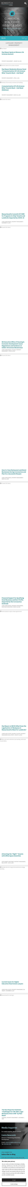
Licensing (4, 1117)
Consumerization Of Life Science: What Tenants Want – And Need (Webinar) (13, 88)
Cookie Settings (14, 1184)
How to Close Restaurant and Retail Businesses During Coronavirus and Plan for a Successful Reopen (14, 472)
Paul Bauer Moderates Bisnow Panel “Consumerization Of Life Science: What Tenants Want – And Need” (14, 71)
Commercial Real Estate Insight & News (12, 22)
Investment (11, 861)
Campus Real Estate (6, 733)
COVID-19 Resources (6, 221)
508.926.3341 (7, 1144)
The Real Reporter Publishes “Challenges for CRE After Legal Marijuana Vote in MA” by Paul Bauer (12, 1112)
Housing (14, 733)
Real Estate (11, 735)
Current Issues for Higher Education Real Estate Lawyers (12, 983)
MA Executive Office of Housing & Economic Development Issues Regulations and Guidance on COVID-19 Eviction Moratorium (13, 345)
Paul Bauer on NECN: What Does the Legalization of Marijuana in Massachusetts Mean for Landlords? (14, 728)
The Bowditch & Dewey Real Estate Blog (12, 29)
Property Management (7, 61)
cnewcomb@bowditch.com (12, 1142)
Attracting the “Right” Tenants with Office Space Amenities (12, 855)
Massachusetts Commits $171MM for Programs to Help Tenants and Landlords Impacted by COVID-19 (13, 216)
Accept (14, 1180)
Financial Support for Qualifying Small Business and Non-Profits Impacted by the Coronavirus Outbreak (13, 601)
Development (5, 861)
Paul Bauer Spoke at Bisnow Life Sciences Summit (13, 53)
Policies (14, 349)
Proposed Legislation (7, 607)
